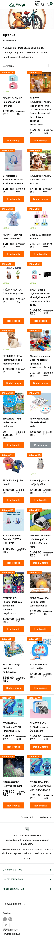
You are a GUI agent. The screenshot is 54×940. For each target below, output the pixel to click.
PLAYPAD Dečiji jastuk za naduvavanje (11, 668)
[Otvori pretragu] (42, 4)
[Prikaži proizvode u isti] (50, 65)
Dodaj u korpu (40, 199)
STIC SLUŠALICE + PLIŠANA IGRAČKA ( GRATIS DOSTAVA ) (40, 786)
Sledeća (43, 817)
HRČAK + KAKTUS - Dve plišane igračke (13, 291)
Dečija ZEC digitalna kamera (40, 236)
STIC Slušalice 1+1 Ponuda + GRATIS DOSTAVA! (12, 539)
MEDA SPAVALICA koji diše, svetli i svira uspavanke (39, 602)
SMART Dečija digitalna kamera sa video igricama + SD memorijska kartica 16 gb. (40, 297)
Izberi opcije (13, 140)
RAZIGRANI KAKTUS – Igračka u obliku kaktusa (40, 179)
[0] (49, 4)
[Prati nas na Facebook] (5, 919)
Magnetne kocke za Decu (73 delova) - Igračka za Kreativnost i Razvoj (40, 361)
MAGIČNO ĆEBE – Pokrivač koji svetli (12, 784)
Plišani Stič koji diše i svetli (13, 482)
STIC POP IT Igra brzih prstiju (38, 666)
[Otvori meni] (4, 5)
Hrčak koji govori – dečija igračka (39, 482)
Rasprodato (40, 445)
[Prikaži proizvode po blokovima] (45, 65)
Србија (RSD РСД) (12, 904)
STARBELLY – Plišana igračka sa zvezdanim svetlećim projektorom (12, 605)
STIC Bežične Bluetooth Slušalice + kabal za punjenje (13, 179)
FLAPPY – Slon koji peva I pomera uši (12, 236)
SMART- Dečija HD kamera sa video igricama (12, 102)
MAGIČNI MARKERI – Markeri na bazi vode (40, 422)
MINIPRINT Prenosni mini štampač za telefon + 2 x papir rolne (40, 541)
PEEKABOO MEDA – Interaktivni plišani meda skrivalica (13, 359)
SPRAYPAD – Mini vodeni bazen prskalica (12, 422)
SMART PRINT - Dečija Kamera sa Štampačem (39, 727)
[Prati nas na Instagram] (10, 919)
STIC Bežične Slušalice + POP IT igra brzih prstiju (12, 727)
